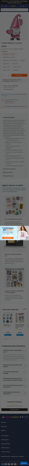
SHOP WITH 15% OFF (8, 237)
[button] (24, 463)
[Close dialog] (28, 226)
